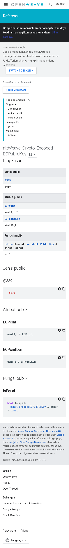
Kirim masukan (16, 90)
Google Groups (11, 509)
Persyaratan (10, 530)
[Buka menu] (6, 4)
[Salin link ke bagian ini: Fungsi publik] (31, 378)
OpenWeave (9, 82)
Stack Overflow (12, 515)
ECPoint (9, 205)
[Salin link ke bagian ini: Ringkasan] (26, 161)
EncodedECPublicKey (40, 244)
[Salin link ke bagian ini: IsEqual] (18, 391)
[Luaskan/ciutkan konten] (29, 100)
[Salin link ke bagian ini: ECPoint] (20, 322)
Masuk (60, 4)
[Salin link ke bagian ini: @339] (16, 281)
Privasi (25, 530)
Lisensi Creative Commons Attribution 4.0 (39, 431)
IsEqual (9, 244)
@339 (7, 180)
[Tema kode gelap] (59, 289)
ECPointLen (12, 218)
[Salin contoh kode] (64, 289)
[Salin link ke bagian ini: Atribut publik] (31, 310)
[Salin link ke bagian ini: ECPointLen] (25, 350)
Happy (6, 482)
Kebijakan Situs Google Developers (27, 442)
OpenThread (10, 488)
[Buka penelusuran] (50, 4)
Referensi (11, 16)
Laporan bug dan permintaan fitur (22, 503)
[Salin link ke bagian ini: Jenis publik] (28, 268)
